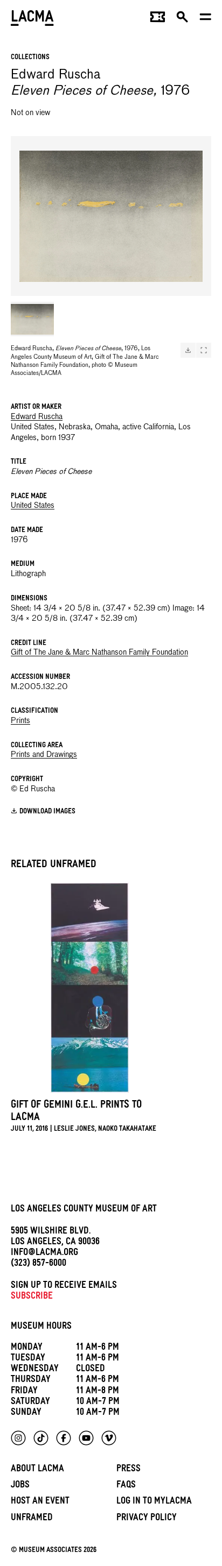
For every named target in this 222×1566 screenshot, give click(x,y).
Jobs (20, 1486)
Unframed (32, 1519)
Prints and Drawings (44, 755)
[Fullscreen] (203, 350)
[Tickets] (157, 19)
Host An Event (40, 1502)
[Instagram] (18, 1437)
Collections (30, 58)
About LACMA (37, 1470)
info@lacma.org (44, 1254)
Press (128, 1470)
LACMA (32, 19)
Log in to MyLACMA (154, 1502)
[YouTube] (86, 1437)
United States (32, 505)
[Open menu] (205, 19)
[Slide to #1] (32, 319)
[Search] (182, 19)
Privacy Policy (146, 1519)
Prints (20, 721)
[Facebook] (63, 1437)
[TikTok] (40, 1437)
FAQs (126, 1486)
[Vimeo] (108, 1437)
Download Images (47, 812)
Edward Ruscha (37, 417)
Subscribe (32, 1297)
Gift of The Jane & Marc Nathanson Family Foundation (99, 652)
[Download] (188, 350)
